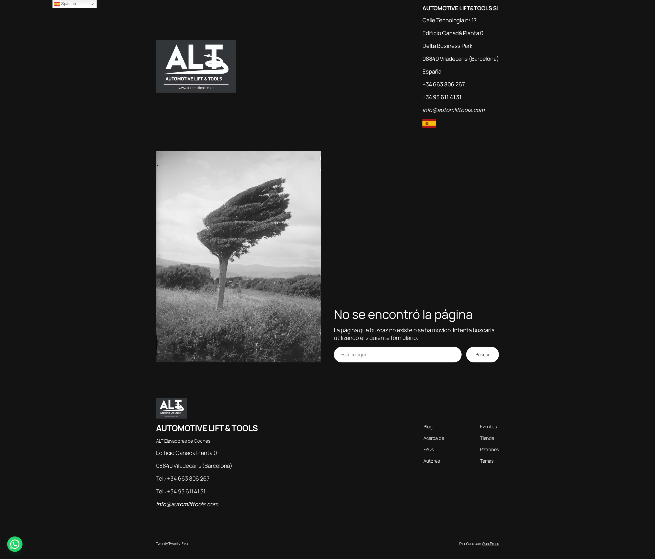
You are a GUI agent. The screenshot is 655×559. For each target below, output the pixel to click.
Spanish (68, 4)
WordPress (490, 543)
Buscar (482, 354)
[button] (15, 544)
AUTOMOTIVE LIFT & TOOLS (207, 428)
